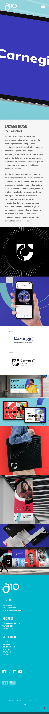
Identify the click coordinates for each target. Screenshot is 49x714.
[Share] (44, 708)
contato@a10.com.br (11, 610)
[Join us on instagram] (10, 671)
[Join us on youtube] (20, 671)
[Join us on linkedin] (15, 671)
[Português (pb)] (5, 683)
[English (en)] (13, 683)
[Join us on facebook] (4, 671)
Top (24, 704)
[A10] (15, 7)
